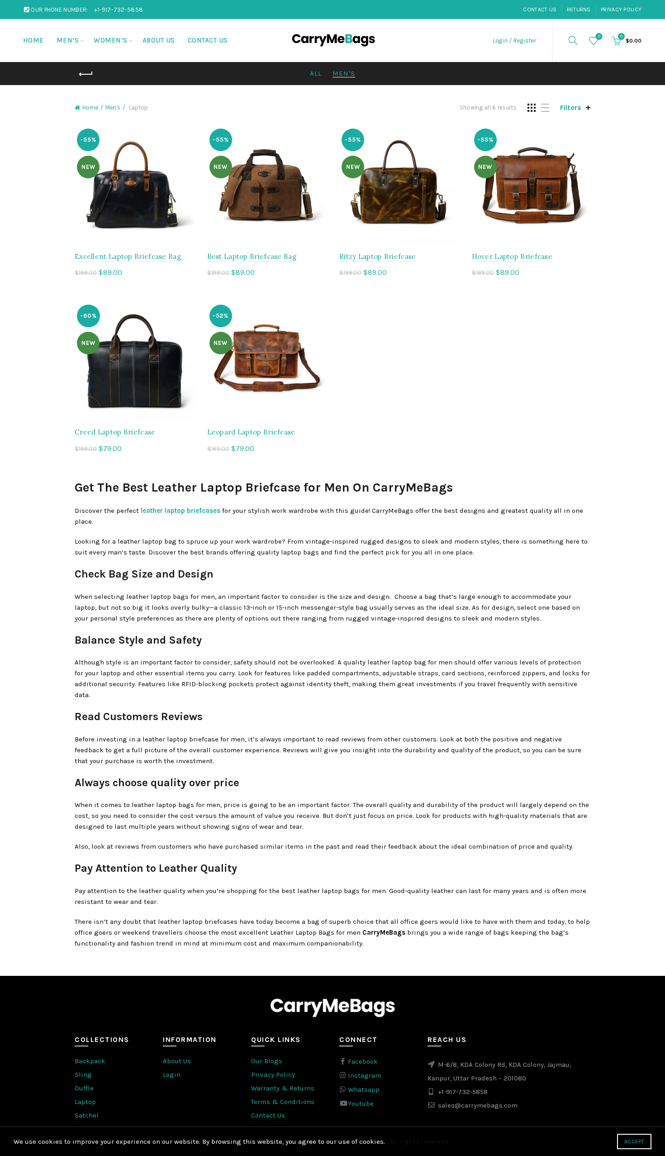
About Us (158, 40)
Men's (343, 73)
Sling (83, 1074)
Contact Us (539, 9)
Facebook (362, 1061)
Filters (570, 107)
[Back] (86, 74)
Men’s (68, 40)
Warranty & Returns (282, 1088)
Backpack (90, 1061)
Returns (579, 9)
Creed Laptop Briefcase (115, 432)
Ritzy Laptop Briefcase (377, 256)
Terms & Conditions (282, 1102)
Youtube (360, 1103)
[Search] (573, 40)
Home (33, 40)
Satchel (87, 1115)
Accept (634, 1141)
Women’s (111, 40)
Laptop (85, 1102)
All (316, 73)
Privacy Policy (621, 9)
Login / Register (514, 40)
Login (171, 1074)
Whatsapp (363, 1089)
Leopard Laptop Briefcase (251, 432)
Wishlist (599, 36)
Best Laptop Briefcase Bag (252, 256)
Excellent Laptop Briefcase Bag (128, 256)
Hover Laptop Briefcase (512, 256)
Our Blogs (266, 1061)
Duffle (84, 1088)
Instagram (363, 1075)
